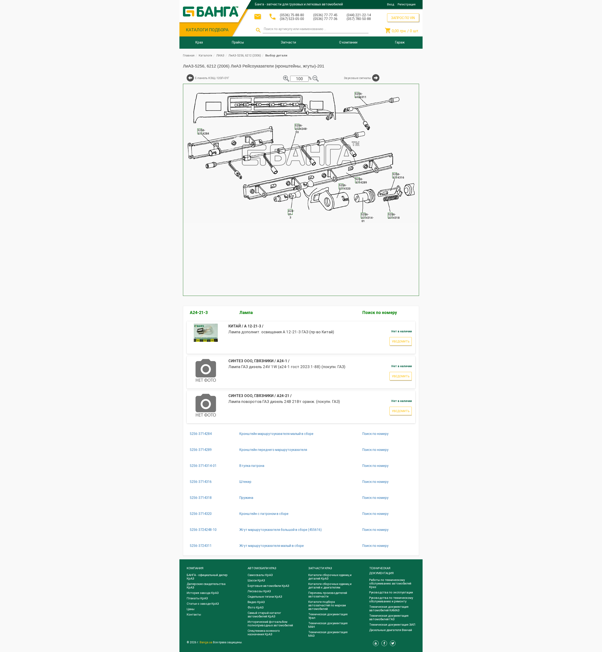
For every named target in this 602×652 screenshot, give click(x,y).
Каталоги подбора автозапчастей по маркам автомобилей (327, 605)
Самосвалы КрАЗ (260, 575)
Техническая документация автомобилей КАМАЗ (388, 608)
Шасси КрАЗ (256, 580)
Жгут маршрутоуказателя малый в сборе (271, 546)
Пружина (246, 498)
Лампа (246, 312)
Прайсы (238, 42)
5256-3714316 (201, 482)
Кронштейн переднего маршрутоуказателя (273, 450)
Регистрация (407, 4)
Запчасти (288, 42)
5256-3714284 (201, 434)
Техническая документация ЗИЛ (392, 624)
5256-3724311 (201, 546)
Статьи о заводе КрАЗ (203, 603)
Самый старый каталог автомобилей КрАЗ (264, 614)
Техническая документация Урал (328, 616)
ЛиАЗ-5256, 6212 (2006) (245, 55)
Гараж (400, 42)
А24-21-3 (199, 312)
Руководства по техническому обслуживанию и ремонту (391, 599)
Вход (390, 4)
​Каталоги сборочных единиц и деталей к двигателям (330, 585)
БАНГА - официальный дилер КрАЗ (207, 576)
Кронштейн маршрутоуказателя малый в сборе (276, 434)
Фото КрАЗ (256, 607)
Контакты (194, 614)
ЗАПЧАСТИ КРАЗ (320, 568)
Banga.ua (206, 642)
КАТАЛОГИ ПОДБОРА (207, 29)
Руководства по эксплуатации (391, 592)
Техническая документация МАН (328, 624)
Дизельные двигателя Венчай (390, 630)
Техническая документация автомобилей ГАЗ (388, 617)
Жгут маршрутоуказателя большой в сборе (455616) (280, 530)
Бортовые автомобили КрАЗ (268, 586)
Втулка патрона (251, 466)
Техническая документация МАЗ (328, 633)
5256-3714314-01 (203, 466)
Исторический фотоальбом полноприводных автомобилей (270, 623)
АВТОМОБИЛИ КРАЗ (262, 568)
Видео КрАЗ (256, 602)
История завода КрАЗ (203, 593)
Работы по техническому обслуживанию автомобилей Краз (390, 583)
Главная (188, 55)
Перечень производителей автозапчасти (327, 594)
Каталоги (205, 55)
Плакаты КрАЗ (197, 598)
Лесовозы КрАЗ (259, 591)
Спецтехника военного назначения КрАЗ (264, 632)
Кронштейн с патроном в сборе (264, 514)
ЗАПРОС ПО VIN (403, 18)
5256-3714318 (201, 498)
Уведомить (400, 341)
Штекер (245, 482)
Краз (199, 42)
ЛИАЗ (220, 55)
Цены (190, 609)
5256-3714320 (201, 514)
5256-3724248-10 (203, 530)
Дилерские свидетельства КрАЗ (206, 585)
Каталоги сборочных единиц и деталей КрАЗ (330, 576)
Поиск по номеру (379, 312)
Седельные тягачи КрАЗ (265, 596)
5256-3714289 (201, 450)
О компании (348, 42)
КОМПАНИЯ (195, 568)
